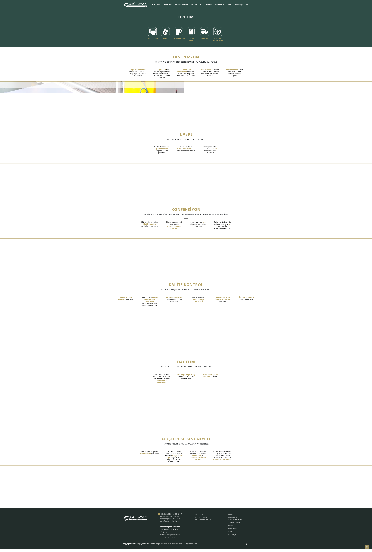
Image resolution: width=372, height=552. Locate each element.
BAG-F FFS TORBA (201, 517)
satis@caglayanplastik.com (170, 521)
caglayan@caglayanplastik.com (170, 516)
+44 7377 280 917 (170, 537)
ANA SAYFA (231, 514)
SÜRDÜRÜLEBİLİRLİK (235, 520)
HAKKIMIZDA (232, 517)
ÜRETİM (230, 526)
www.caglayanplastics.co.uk (170, 535)
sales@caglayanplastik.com (170, 519)
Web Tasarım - (177, 544)
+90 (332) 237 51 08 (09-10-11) (171, 514)
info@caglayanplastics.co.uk (170, 532)
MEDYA (230, 532)
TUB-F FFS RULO (200, 514)
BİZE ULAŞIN (232, 535)
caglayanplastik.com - (164, 544)
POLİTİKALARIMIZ (234, 523)
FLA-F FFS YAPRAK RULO (203, 520)
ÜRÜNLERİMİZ (232, 529)
